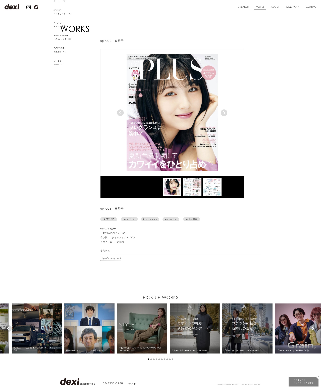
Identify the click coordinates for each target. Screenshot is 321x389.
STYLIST (109, 220)
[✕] (318, 376)
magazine (170, 220)
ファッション (150, 220)
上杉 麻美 (191, 220)
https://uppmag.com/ (111, 258)
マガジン (129, 220)
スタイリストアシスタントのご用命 (303, 381)
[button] (169, 167)
